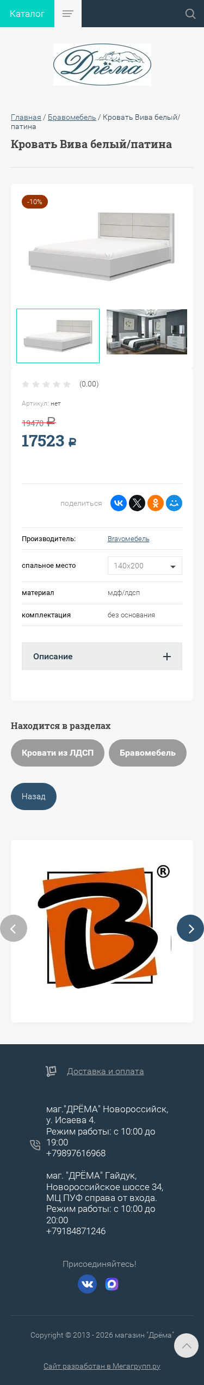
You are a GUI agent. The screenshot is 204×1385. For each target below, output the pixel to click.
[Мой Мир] (174, 503)
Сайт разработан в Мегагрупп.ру (102, 1366)
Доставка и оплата (105, 1071)
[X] (137, 503)
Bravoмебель (129, 539)
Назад (34, 796)
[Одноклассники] (155, 503)
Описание (53, 656)
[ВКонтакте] (118, 503)
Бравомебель (148, 752)
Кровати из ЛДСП (58, 752)
